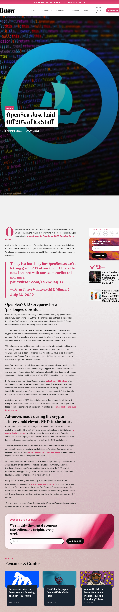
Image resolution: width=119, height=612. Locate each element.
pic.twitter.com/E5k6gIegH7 (36, 282)
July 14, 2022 (22, 295)
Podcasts (47, 10)
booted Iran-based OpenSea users (43, 452)
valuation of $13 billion (56, 381)
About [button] (86, 10)
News (9, 108)
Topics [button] (32, 10)
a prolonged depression (42, 484)
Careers (75, 10)
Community (61, 10)
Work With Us (98, 10)
